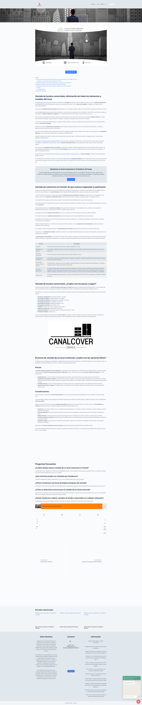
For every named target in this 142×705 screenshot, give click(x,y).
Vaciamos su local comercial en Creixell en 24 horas (49, 81)
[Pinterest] (80, 514)
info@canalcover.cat (71, 646)
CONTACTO (71, 671)
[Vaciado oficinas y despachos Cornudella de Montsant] (95, 618)
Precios (39, 87)
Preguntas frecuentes (41, 91)
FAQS (98, 4)
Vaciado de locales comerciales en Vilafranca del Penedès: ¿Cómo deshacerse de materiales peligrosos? (96, 685)
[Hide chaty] (138, 702)
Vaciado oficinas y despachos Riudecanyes (69, 626)
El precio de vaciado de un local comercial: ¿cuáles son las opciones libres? (53, 86)
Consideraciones (41, 89)
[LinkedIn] (98, 514)
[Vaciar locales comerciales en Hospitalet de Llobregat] (46, 618)
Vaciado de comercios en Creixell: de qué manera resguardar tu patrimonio (53, 82)
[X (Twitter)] (62, 514)
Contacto (102, 4)
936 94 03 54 (71, 645)
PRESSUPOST (71, 72)
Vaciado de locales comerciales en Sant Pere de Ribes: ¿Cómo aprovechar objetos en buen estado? (95, 664)
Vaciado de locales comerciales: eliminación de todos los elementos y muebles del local (56, 79)
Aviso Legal (95, 642)
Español (107, 4)
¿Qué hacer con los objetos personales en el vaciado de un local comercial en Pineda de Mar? (95, 658)
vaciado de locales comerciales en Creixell (64, 153)
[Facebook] (44, 514)
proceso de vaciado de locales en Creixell (46, 141)
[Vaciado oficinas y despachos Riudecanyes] (71, 618)
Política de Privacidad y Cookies (95, 641)
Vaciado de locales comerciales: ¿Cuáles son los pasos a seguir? (51, 84)
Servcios (93, 4)
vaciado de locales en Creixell (43, 102)
